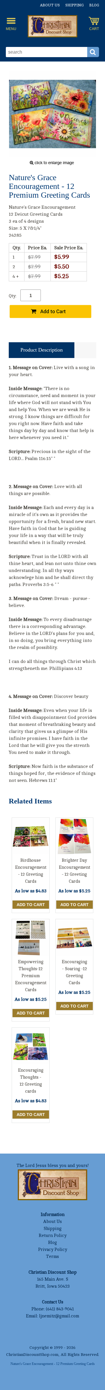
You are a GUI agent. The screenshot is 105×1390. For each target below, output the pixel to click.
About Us (50, 5)
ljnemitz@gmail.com (59, 1316)
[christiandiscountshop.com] (52, 27)
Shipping (74, 5)
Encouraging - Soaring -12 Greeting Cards (74, 972)
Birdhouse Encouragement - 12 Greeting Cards (30, 871)
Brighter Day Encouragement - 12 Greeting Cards (74, 871)
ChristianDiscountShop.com (32, 1354)
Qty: (12, 296)
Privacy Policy (52, 1249)
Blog (94, 5)
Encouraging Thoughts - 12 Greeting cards (30, 1081)
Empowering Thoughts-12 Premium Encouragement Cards (30, 975)
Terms (52, 1256)
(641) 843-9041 (60, 1309)
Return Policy (52, 1235)
